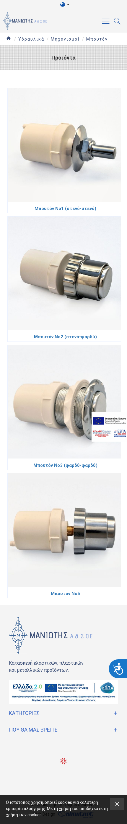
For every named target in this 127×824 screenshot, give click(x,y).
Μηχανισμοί (65, 39)
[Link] (9, 39)
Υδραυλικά (31, 39)
